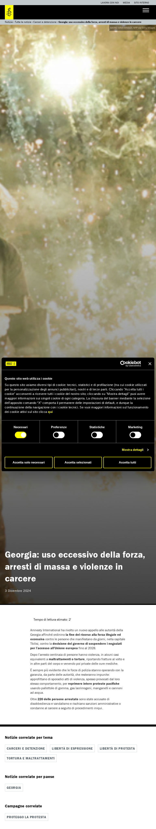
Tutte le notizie (23, 22)
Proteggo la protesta (26, 817)
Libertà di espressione (72, 748)
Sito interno (141, 2)
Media (126, 2)
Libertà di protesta (117, 748)
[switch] (59, 435)
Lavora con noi (110, 2)
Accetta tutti (127, 462)
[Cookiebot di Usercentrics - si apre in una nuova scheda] (123, 364)
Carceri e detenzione (44, 22)
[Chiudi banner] (149, 363)
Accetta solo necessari (29, 462)
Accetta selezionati (78, 462)
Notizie (9, 22)
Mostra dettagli (133, 449)
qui (50, 411)
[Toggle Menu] (146, 10)
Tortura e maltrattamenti (31, 758)
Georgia (14, 788)
